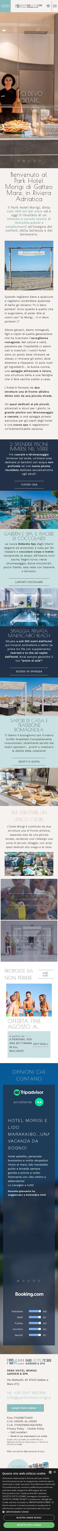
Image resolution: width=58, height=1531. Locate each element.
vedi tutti (45, 974)
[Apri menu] (5, 6)
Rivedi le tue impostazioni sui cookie (28, 1436)
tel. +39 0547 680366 (26, 1392)
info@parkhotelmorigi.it (29, 1397)
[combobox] (50, 1472)
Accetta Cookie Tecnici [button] (29, 1517)
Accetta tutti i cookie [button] (29, 1525)
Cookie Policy (36, 1428)
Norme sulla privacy (27, 1442)
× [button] (54, 1472)
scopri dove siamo (24, 1407)
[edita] (42, 1451)
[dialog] (29, 1499)
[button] (29, 1512)
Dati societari (18, 1432)
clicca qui (46, 1508)
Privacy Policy (15, 1428)
